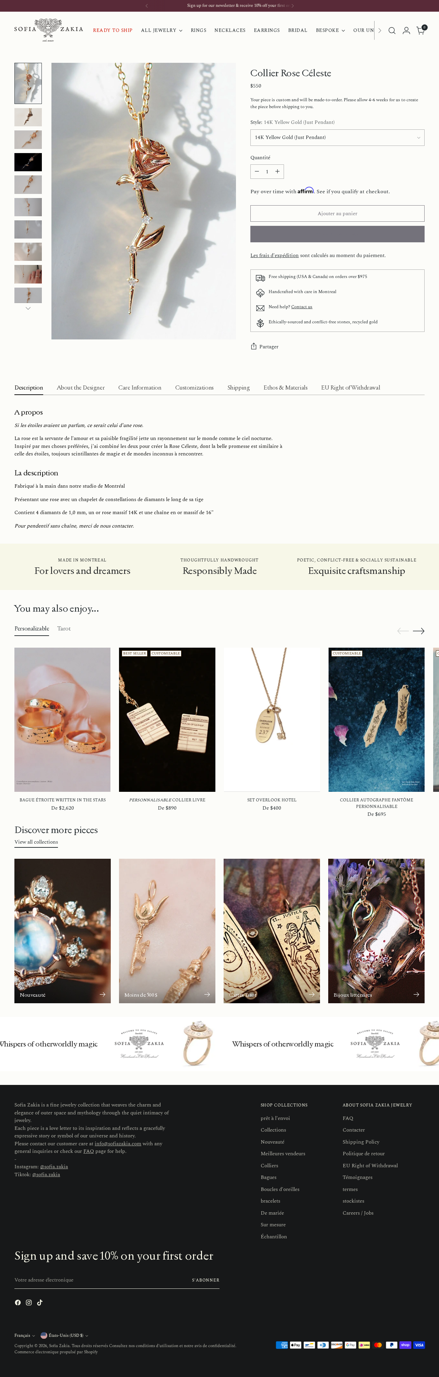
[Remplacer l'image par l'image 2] (28, 117)
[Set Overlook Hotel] (272, 720)
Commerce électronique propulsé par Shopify (56, 1352)
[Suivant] (292, 6)
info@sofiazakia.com (118, 1144)
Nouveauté (272, 1142)
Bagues (268, 1177)
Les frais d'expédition (274, 255)
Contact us (301, 306)
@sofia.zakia (54, 1167)
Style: (292, 122)
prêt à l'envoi (275, 1118)
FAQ (88, 1151)
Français (22, 1336)
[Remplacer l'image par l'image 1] (28, 83)
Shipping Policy (361, 1142)
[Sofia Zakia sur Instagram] (29, 1304)
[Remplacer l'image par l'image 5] (28, 184)
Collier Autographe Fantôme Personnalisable (376, 803)
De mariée (272, 1213)
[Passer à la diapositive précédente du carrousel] (403, 631)
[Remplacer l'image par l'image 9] (28, 274)
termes (350, 1189)
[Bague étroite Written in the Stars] (62, 720)
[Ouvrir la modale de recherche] (392, 30)
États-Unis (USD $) (66, 1336)
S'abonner (206, 1280)
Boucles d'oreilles (280, 1189)
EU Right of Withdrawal (370, 1166)
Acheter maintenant (337, 234)
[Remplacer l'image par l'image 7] (28, 229)
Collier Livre (167, 800)
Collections (273, 1130)
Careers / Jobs (358, 1213)
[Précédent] (146, 6)
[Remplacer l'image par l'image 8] (28, 252)
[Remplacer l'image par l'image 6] (28, 207)
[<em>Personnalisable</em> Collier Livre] (167, 720)
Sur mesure (273, 1225)
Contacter (354, 1130)
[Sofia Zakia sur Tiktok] (40, 1304)
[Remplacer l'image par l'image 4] (28, 162)
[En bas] (28, 308)
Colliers (269, 1166)
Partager (268, 347)
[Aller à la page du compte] (406, 30)
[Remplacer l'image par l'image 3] (28, 139)
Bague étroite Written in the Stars (63, 800)
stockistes (353, 1201)
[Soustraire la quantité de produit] (257, 171)
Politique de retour (364, 1154)
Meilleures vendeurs (283, 1154)
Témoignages (357, 1177)
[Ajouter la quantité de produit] (277, 171)
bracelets (270, 1201)
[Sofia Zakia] (48, 30)
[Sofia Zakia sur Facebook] (18, 1304)
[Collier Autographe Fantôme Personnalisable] (377, 720)
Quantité (260, 158)
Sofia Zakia (59, 1346)
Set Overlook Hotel (272, 800)
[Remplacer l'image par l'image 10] (28, 297)
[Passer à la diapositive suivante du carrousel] (419, 631)
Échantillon (274, 1237)
